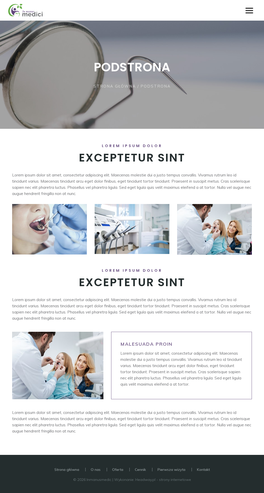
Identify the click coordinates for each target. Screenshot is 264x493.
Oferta (117, 469)
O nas (96, 469)
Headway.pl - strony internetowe (163, 479)
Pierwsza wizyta (171, 469)
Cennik (140, 469)
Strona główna (115, 86)
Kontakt (203, 469)
